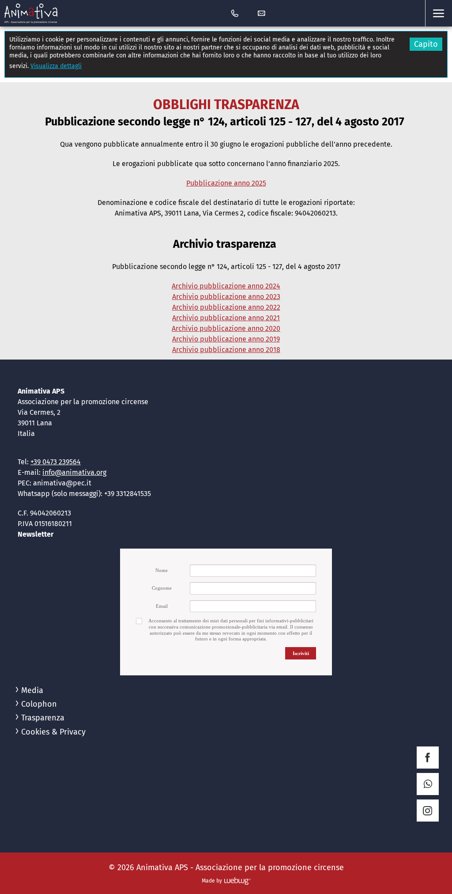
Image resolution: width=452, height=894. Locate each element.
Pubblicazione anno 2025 (226, 183)
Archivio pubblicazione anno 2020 (226, 328)
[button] (438, 13)
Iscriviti (301, 653)
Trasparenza (42, 718)
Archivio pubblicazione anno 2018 (226, 349)
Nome (161, 570)
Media (32, 690)
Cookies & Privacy (53, 732)
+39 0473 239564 (55, 462)
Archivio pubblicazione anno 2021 (226, 318)
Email (162, 606)
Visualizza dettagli (56, 66)
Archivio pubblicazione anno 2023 (226, 296)
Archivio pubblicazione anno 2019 (226, 339)
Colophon (39, 704)
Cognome (162, 588)
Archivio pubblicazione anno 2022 (226, 307)
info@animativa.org (74, 472)
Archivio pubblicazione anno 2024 (226, 286)
